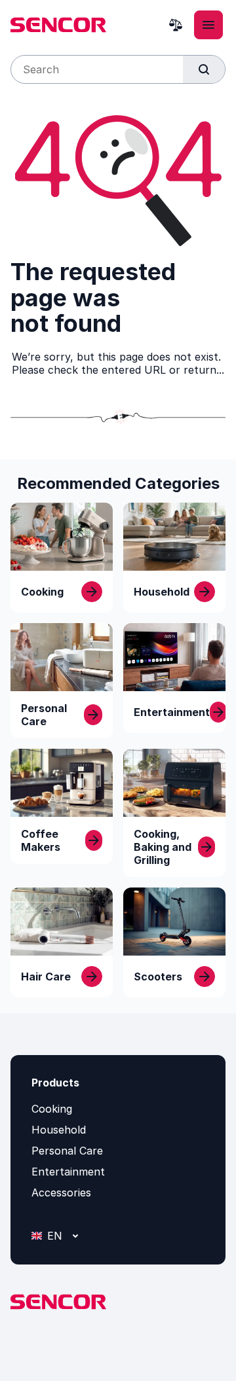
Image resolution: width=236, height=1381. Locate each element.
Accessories (61, 1192)
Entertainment (68, 1171)
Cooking (51, 1108)
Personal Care (67, 1150)
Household (58, 1129)
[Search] (204, 69)
